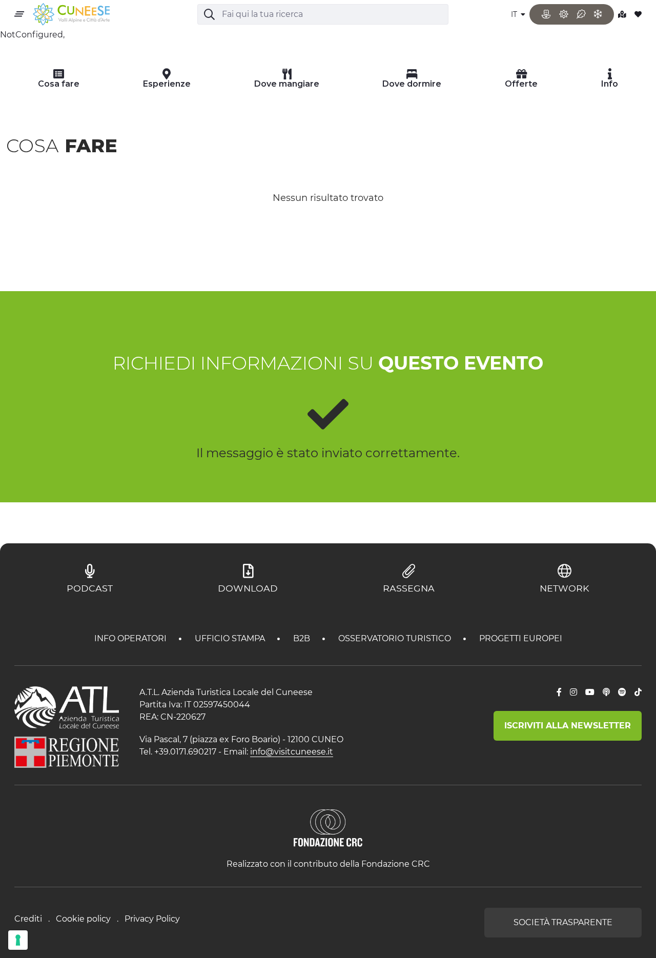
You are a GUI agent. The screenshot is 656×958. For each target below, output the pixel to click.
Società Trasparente (563, 922)
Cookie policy (83, 919)
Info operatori (131, 638)
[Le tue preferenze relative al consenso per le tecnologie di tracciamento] (18, 940)
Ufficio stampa (231, 638)
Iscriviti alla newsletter (567, 725)
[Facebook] (559, 692)
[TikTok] (638, 692)
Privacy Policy (152, 919)
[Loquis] (606, 692)
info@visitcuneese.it (291, 752)
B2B (302, 638)
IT (515, 14)
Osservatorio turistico (395, 638)
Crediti (28, 919)
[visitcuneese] (71, 14)
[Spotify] (622, 692)
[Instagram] (573, 692)
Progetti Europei (520, 638)
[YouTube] (589, 692)
